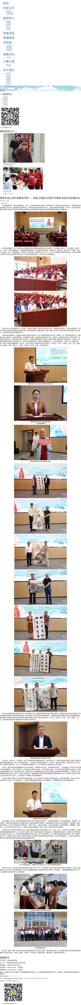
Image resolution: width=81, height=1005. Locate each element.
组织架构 (8, 76)
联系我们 (8, 81)
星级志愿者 (9, 47)
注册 (3, 90)
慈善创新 (8, 24)
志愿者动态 (9, 45)
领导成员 (8, 78)
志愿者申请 (9, 49)
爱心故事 (8, 66)
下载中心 (8, 82)
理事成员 (8, 79)
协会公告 (8, 26)
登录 (1, 90)
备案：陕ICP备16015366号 (15, 976)
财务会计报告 (9, 12)
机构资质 (8, 84)
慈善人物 (8, 64)
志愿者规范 (9, 50)
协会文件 (8, 27)
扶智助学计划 (7, 191)
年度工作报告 (9, 14)
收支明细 (8, 11)
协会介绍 (8, 73)
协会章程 (8, 74)
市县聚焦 (8, 23)
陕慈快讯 (8, 29)
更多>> (13, 131)
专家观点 (8, 57)
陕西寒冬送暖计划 (9, 164)
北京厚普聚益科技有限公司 (12, 981)
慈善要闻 (8, 21)
